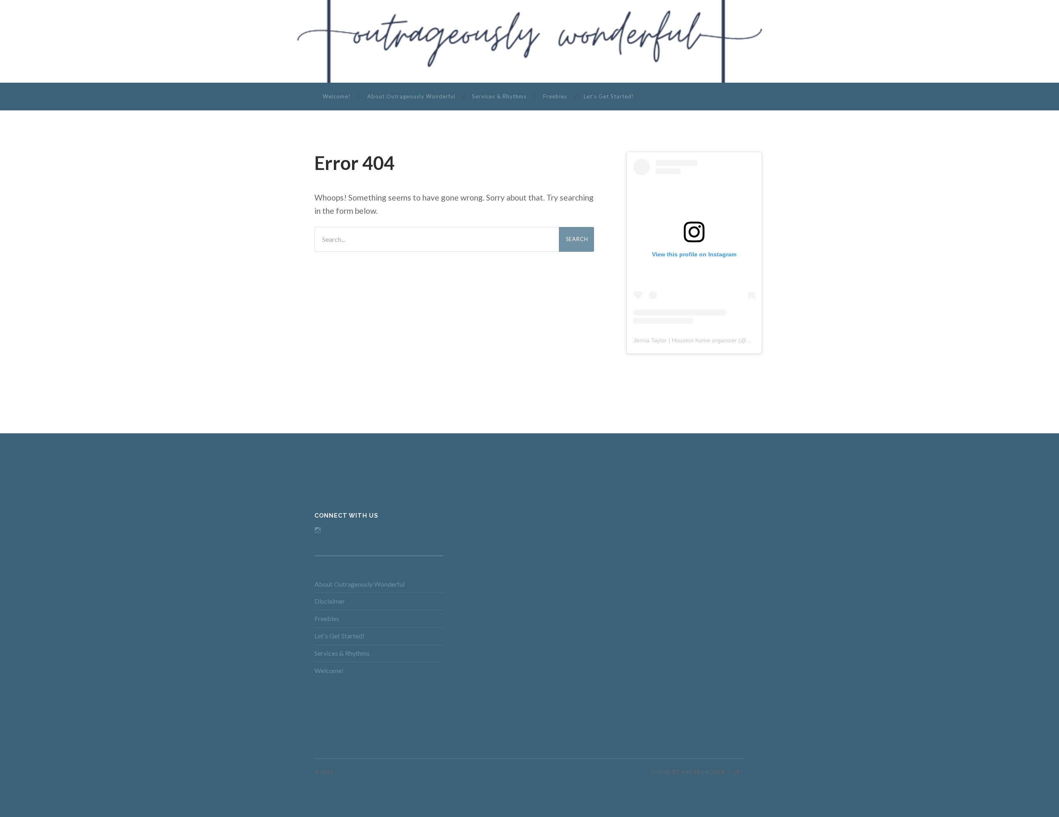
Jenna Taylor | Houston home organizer (685, 340)
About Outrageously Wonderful (411, 96)
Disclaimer (329, 601)
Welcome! (337, 96)
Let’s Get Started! (609, 96)
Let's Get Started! (339, 636)
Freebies (555, 96)
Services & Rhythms (499, 96)
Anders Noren (703, 772)
